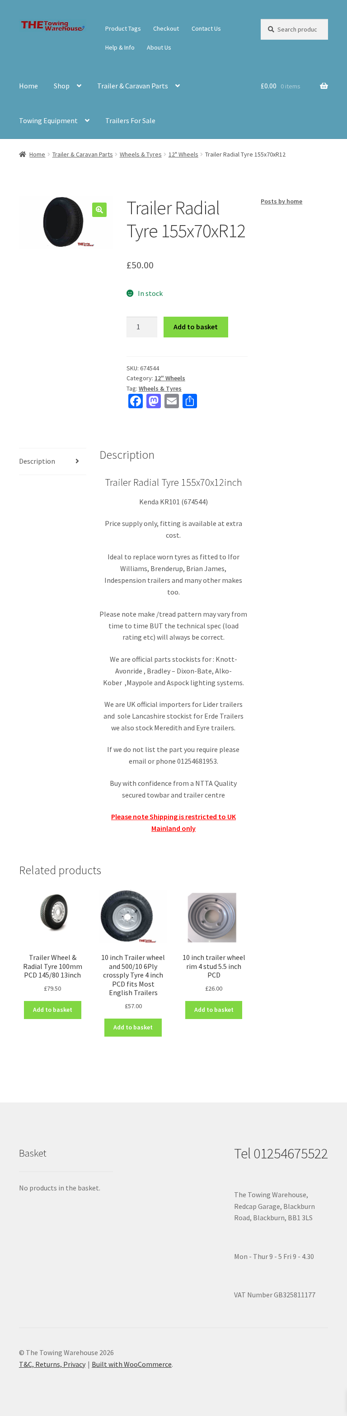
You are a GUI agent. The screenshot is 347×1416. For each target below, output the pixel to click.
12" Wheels (183, 154)
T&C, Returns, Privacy (52, 1364)
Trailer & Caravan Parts (132, 85)
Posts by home (281, 201)
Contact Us (206, 28)
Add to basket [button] (52, 1009)
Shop (62, 85)
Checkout (166, 28)
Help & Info (120, 47)
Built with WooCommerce (132, 1364)
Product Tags (123, 28)
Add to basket (196, 326)
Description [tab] (37, 461)
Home (28, 85)
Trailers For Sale (130, 120)
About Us (159, 47)
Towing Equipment (48, 120)
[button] (99, 210)
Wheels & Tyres (141, 154)
